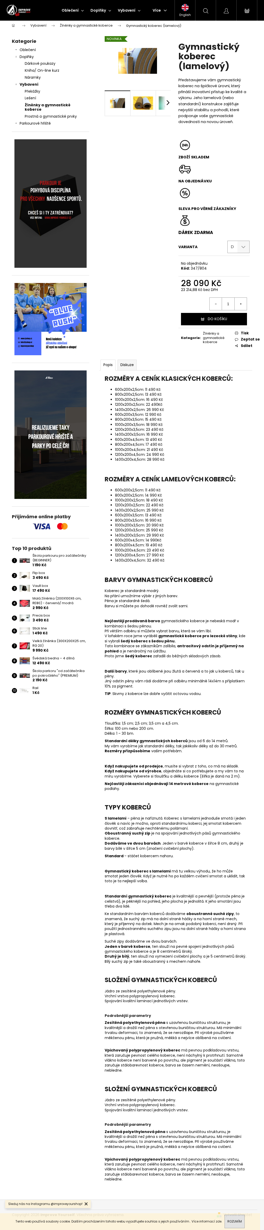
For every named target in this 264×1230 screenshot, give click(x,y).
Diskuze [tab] (127, 364)
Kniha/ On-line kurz (42, 70)
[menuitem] (72, 10)
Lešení (30, 98)
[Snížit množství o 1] (216, 304)
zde (218, 1221)
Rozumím (234, 1221)
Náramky (33, 77)
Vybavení (29, 84)
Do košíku (217, 318)
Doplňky (27, 56)
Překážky (32, 91)
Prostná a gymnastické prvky (51, 116)
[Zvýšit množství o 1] (240, 304)
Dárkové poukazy (40, 63)
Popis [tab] (108, 364)
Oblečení (28, 49)
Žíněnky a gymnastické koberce (47, 107)
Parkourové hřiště (35, 123)
